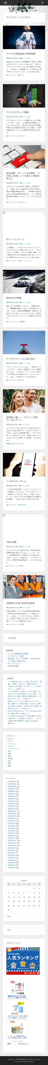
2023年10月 (12, 786)
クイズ (10, 741)
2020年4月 (12, 863)
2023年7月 (12, 794)
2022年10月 (12, 816)
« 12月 (8, 916)
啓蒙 (9, 444)
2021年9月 (12, 848)
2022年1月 (12, 838)
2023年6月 (12, 796)
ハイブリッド (27, 260)
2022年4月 (12, 831)
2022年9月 (12, 818)
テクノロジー (12, 75)
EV (21, 260)
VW (22, 566)
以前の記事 (11, 638)
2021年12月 (12, 840)
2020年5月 (12, 860)
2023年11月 (12, 784)
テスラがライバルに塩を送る (20, 359)
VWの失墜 (11, 542)
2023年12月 (12, 781)
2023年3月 (12, 804)
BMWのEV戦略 (13, 298)
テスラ (22, 75)
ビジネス (11, 746)
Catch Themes (28, 1061)
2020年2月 (12, 868)
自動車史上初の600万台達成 (20, 603)
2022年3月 (12, 833)
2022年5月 (12, 828)
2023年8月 (12, 791)
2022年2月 (12, 836)
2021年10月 (12, 845)
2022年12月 (12, 811)
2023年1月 (12, 808)
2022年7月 (12, 823)
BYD (22, 624)
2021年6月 (12, 855)
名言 (9, 751)
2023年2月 (12, 806)
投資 (9, 756)
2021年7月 (12, 853)
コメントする (26, 58)
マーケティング (13, 136)
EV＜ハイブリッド (15, 239)
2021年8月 (12, 850)
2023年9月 (12, 789)
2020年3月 (12, 865)
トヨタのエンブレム (16, 481)
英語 (9, 761)
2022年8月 (12, 821)
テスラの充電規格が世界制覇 (20, 54)
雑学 (9, 763)
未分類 (10, 758)
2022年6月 (12, 826)
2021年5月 (12, 858)
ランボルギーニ (19, 444)
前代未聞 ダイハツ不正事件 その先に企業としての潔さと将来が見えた (23, 176)
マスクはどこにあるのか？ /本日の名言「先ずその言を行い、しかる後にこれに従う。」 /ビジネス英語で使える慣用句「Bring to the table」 (25, 718)
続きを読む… (37, 72)
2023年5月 (12, 799)
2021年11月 (12, 843)
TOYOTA (23, 505)
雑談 (9, 766)
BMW (23, 321)
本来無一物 (24, 8)
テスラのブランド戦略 (17, 112)
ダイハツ (24, 202)
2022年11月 (12, 813)
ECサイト (11, 739)
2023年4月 (12, 801)
